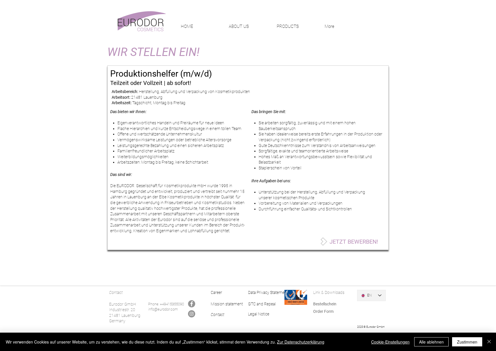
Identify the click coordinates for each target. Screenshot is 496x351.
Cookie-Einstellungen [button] (390, 342)
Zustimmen (467, 342)
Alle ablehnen (431, 342)
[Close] (489, 341)
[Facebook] (191, 303)
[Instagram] (191, 313)
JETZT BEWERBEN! (354, 241)
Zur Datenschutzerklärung (300, 342)
